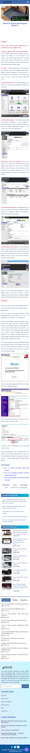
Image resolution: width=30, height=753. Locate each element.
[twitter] (15, 747)
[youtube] (18, 747)
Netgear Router (15, 487)
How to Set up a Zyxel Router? (10, 730)
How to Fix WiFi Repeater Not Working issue (14, 516)
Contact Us (4, 711)
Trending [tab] (15, 600)
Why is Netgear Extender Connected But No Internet (15, 655)
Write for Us (4, 698)
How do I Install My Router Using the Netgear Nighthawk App (15, 648)
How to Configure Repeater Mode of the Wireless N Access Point (13, 507)
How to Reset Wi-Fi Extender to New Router (13, 512)
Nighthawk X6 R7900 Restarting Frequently (14, 643)
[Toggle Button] (27, 2)
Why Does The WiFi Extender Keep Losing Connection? (13, 721)
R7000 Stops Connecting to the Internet (13, 638)
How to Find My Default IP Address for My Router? (13, 726)
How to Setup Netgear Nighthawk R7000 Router (15, 626)
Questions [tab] (24, 600)
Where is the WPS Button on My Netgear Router (15, 604)
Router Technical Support (21, 750)
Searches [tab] (6, 600)
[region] (15, 33)
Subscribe (25, 686)
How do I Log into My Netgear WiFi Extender (14, 620)
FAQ (2, 708)
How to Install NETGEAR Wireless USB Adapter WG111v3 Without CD (15, 632)
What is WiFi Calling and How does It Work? (14, 738)
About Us (3, 695)
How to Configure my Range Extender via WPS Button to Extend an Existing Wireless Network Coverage (14, 501)
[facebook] (12, 747)
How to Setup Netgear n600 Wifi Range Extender (15, 614)
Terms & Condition (6, 701)
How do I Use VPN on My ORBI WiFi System (13, 609)
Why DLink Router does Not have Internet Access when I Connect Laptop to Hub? (20, 532)
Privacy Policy (5, 705)
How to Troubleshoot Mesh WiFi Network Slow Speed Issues (14, 520)
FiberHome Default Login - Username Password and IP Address (12, 734)
